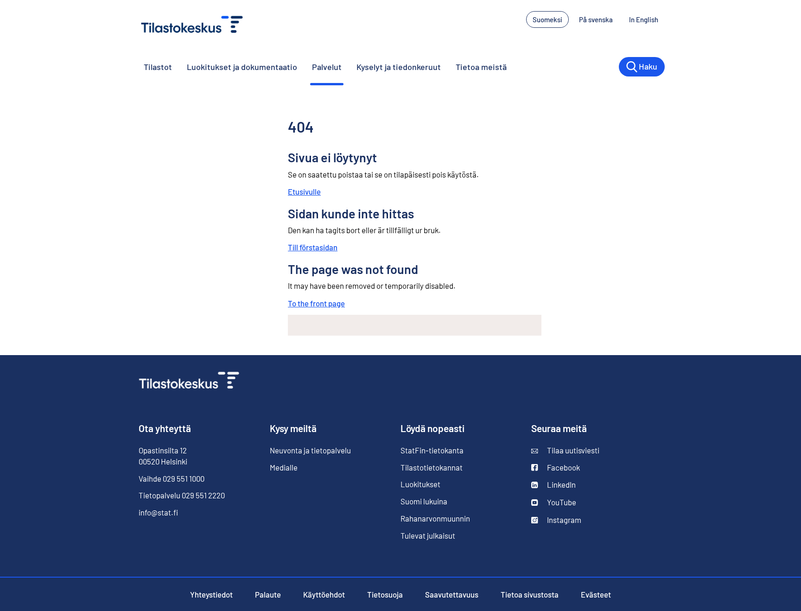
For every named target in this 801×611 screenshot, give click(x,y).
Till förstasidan (312, 247)
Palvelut (327, 67)
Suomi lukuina (423, 501)
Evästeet (596, 594)
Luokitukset (420, 484)
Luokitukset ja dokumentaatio (242, 67)
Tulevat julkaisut (427, 535)
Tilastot (158, 67)
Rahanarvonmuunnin (435, 518)
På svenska (599, 19)
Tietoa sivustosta (530, 594)
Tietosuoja (385, 594)
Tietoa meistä (481, 67)
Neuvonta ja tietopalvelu (310, 450)
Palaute (268, 594)
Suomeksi (547, 19)
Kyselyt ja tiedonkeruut (398, 67)
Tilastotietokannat (431, 467)
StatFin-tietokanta (432, 450)
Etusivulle (304, 191)
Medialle (284, 467)
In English (647, 19)
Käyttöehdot (324, 594)
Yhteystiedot (211, 594)
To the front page (316, 303)
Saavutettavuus (451, 594)
